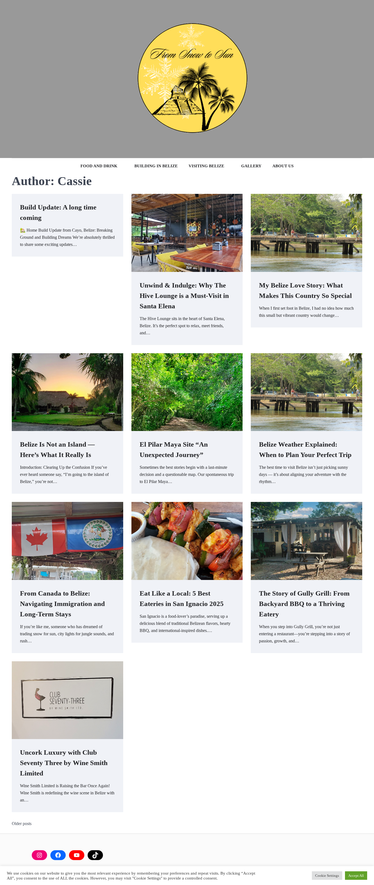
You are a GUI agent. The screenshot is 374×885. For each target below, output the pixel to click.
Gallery (251, 166)
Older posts (21, 823)
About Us (283, 166)
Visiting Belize (206, 166)
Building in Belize (156, 166)
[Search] (16, 79)
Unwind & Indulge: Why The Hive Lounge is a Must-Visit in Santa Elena (184, 295)
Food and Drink (98, 166)
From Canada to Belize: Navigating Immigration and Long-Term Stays (62, 603)
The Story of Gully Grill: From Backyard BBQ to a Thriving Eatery (304, 603)
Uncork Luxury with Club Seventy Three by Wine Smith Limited (64, 762)
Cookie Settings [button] (327, 875)
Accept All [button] (356, 875)
